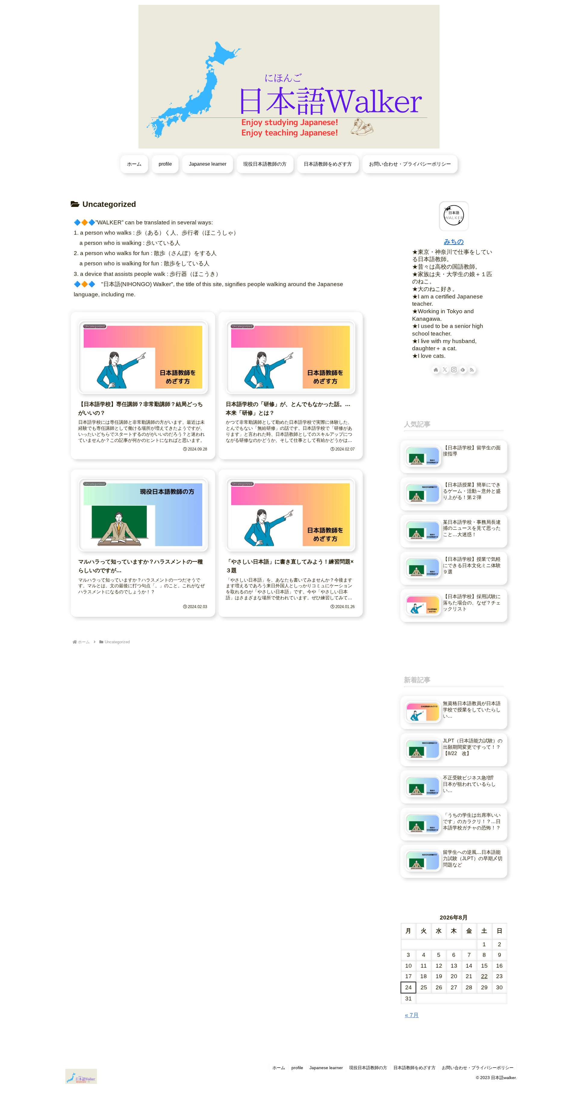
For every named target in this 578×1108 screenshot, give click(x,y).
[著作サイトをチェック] (436, 370)
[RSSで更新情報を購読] (472, 370)
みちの (454, 241)
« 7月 (412, 1015)
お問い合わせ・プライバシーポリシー (478, 1067)
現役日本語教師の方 (368, 1067)
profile (297, 1067)
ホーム (278, 1067)
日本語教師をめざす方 (414, 1067)
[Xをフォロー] (445, 370)
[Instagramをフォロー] (454, 370)
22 (484, 976)
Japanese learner (326, 1067)
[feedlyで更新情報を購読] (463, 370)
